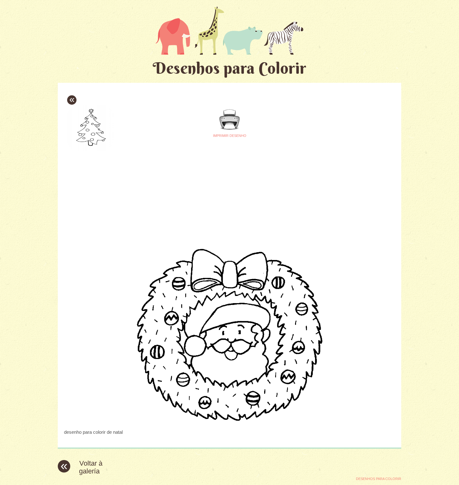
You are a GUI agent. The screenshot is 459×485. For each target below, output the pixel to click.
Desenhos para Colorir (229, 68)
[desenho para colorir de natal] (229, 419)
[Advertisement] (170, 197)
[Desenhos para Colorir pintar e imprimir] (229, 30)
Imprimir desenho (229, 136)
